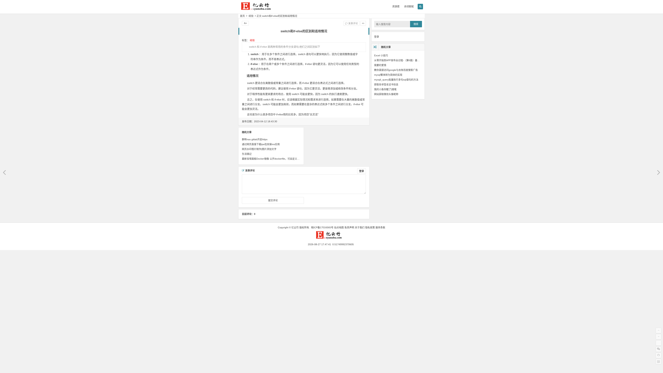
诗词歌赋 (409, 6)
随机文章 (386, 47)
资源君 (396, 6)
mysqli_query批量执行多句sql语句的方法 (396, 79)
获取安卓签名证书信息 (386, 84)
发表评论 (353, 23)
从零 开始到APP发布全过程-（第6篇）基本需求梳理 (401, 60)
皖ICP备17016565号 (322, 227)
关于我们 (359, 227)
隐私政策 (370, 227)
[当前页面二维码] (658, 361)
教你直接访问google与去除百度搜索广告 (396, 70)
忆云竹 (295, 227)
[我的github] (658, 355)
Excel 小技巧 (381, 55)
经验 (251, 16)
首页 (242, 16)
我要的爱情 (380, 65)
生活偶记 (247, 153)
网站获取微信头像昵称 (386, 94)
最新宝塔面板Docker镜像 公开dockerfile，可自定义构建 (272, 158)
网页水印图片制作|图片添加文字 (259, 149)
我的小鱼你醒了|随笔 (385, 89)
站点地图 (339, 227)
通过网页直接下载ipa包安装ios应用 (261, 144)
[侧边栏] (363, 23)
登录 (361, 171)
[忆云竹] (259, 9)
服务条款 (380, 227)
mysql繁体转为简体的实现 (388, 74)
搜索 (416, 24)
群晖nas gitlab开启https (254, 139)
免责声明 (349, 227)
